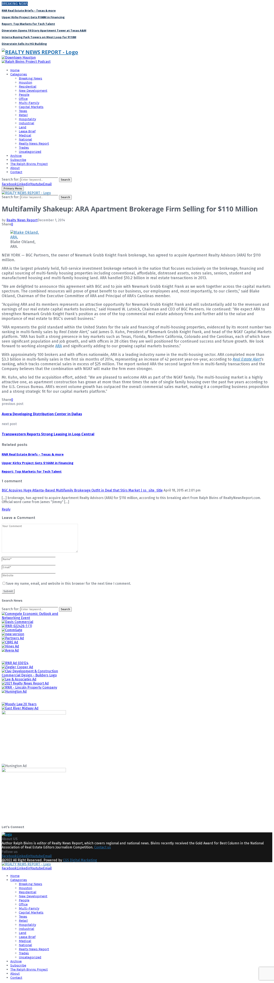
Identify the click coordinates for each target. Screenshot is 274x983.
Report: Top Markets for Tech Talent (28, 24)
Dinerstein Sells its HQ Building (24, 44)
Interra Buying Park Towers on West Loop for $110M (39, 37)
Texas (23, 111)
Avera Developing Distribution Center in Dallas (42, 414)
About (15, 168)
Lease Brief (27, 131)
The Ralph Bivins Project (29, 164)
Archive (16, 156)
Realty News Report (34, 143)
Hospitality (27, 119)
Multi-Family (29, 103)
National (25, 139)
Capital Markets (31, 107)
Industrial (26, 123)
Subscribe (18, 160)
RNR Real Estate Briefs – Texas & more (29, 10)
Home (14, 70)
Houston (25, 82)
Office (23, 99)
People (24, 95)
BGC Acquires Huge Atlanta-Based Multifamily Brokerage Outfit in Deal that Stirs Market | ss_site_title (82, 490)
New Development (33, 90)
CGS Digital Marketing (80, 860)
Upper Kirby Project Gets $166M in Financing (33, 17)
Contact (16, 172)
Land (22, 127)
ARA (58, 346)
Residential (27, 86)
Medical (25, 135)
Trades (24, 147)
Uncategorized (30, 152)
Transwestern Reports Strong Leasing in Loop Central (48, 434)
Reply (6, 509)
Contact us (102, 847)
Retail (23, 115)
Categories (18, 74)
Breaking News (30, 78)
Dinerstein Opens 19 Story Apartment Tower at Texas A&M (44, 30)
